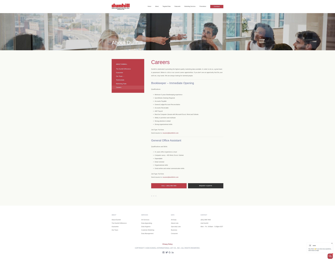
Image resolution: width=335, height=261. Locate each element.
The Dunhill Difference (119, 223)
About (157, 6)
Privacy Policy (167, 244)
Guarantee (115, 226)
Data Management (147, 233)
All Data (173, 220)
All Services (145, 220)
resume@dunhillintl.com (170, 133)
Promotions (203, 6)
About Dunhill (116, 220)
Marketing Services (190, 6)
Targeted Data (166, 6)
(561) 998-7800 (206, 220)
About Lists (174, 223)
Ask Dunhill (204, 223)
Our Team (115, 230)
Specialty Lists (176, 226)
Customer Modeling (147, 230)
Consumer (174, 233)
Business (174, 230)
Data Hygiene (145, 226)
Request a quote (205, 185)
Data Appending (146, 223)
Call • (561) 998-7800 (168, 185)
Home (149, 6)
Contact (217, 6)
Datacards (177, 6)
